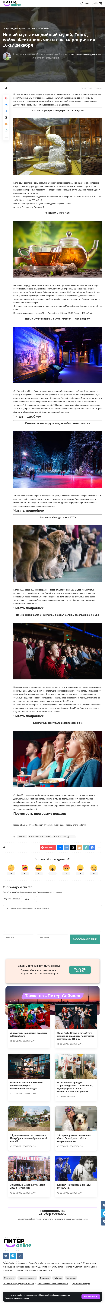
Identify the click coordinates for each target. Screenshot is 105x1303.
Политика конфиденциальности (18, 1284)
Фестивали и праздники (38, 28)
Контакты (71, 1278)
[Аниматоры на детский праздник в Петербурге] (29, 1016)
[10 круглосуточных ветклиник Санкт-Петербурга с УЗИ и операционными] (76, 1118)
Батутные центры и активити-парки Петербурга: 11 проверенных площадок (26, 1085)
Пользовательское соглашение (53, 1284)
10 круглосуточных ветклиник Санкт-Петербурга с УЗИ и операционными (74, 1138)
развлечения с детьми (64, 837)
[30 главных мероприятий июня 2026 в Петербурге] (29, 1168)
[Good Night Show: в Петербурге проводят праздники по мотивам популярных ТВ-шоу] (76, 1016)
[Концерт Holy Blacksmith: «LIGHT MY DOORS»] (76, 1168)
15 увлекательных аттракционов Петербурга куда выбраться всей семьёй (28, 1138)
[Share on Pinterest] (6, 98)
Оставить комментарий (47, 58)
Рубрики (58, 1278)
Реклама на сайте (27, 1278)
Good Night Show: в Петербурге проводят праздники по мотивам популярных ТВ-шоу (75, 1036)
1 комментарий (67, 1097)
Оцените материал (12, 899)
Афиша (21, 28)
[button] (90, 1296)
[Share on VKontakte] (6, 104)
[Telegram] (13, 1256)
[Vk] (6, 1256)
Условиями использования (17, 1298)
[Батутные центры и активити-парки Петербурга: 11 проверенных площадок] (29, 1066)
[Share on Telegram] (6, 111)
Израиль (22, 837)
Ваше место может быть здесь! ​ (39, 965)
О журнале (9, 1278)
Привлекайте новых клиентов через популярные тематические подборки (39, 972)
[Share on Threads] (6, 117)
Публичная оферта (81, 1284)
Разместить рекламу (91, 88)
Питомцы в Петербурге (39, 837)
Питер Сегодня (10, 28)
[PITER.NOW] (12, 3)
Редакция (44, 1278)
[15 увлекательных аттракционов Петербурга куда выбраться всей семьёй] (29, 1118)
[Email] (6, 124)
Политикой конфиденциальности (54, 1295)
